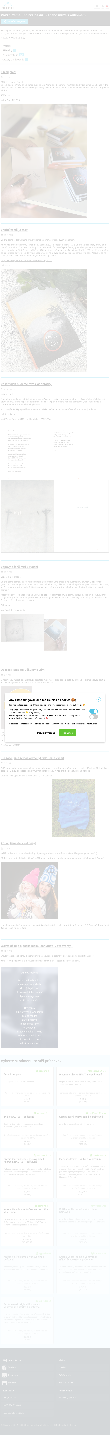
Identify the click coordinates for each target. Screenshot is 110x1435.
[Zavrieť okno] (99, 699)
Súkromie (56, 723)
